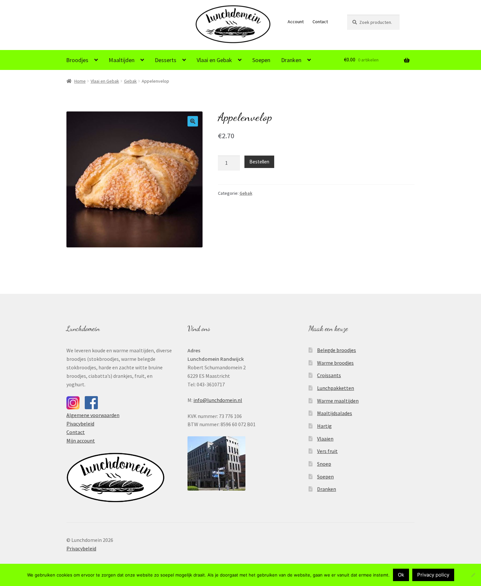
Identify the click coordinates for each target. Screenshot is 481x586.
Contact (320, 22)
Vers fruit (327, 451)
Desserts (165, 60)
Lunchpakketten (335, 388)
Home (80, 81)
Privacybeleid (81, 548)
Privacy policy (433, 575)
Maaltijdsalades (334, 413)
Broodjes (77, 60)
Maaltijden (121, 60)
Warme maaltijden (338, 400)
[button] (192, 121)
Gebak (130, 81)
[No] (473, 575)
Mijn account (80, 440)
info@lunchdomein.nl (217, 400)
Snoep (324, 463)
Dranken (291, 60)
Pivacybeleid (80, 423)
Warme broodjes (335, 363)
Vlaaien (325, 438)
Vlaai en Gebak (214, 60)
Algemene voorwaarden (92, 415)
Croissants (329, 375)
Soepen (261, 60)
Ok (401, 575)
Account (296, 22)
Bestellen (259, 162)
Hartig (324, 426)
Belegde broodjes (336, 350)
